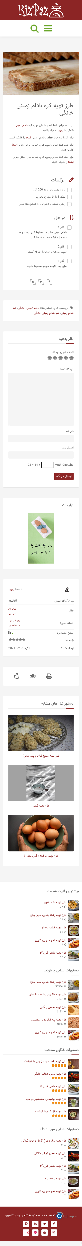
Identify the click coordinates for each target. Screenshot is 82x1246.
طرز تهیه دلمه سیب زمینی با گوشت (45, 1061)
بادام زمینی (21, 125)
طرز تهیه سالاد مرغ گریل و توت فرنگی (43, 1141)
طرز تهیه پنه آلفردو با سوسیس (48, 1020)
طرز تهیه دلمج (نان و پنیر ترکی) (41, 756)
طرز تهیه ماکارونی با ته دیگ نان (47, 994)
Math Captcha (64, 465)
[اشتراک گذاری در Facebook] (49, 282)
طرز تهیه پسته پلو (55, 1178)
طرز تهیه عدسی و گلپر (53, 1007)
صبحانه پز (14, 625)
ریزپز (60, 130)
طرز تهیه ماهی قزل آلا (53, 953)
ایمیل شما (67, 448)
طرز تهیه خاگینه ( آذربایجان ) (41, 856)
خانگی (21, 308)
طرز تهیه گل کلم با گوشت (50, 1111)
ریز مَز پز (15, 620)
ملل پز (13, 613)
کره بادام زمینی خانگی (46, 313)
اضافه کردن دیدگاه (63, 352)
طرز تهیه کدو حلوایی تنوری (50, 940)
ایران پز (12, 608)
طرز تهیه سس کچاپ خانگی (50, 1074)
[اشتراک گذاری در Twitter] (41, 282)
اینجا (28, 138)
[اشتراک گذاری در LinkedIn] (33, 282)
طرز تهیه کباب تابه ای (53, 927)
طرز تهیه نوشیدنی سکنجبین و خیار (46, 1099)
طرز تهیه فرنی (41, 806)
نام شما (69, 431)
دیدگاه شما (67, 369)
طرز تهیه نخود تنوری (54, 902)
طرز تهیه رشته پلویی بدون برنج (48, 915)
